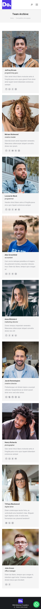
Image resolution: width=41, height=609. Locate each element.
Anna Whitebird (11, 319)
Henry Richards (11, 442)
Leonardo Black (11, 196)
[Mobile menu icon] (37, 5)
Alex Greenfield (11, 255)
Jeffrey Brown (10, 70)
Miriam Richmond (11, 134)
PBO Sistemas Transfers (20, 605)
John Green (9, 568)
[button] (36, 604)
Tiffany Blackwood (12, 504)
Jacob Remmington (12, 381)
